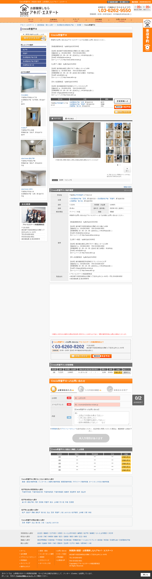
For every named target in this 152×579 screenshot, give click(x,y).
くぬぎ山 (48, 523)
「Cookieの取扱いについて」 (24, 576)
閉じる (145, 575)
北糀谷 (66, 536)
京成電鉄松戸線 (75, 102)
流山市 (83, 492)
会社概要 (24, 554)
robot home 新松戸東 (28, 158)
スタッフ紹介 (61, 554)
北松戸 (28, 512)
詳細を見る (118, 372)
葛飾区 (46, 533)
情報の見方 (127, 187)
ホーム (23, 551)
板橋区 (92, 533)
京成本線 (51, 540)
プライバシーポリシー (68, 429)
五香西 (71, 502)
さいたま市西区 (101, 533)
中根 (66, 502)
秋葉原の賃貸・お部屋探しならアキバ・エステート (91, 550)
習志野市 (73, 492)
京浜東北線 (67, 540)
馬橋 (33, 512)
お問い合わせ (61, 551)
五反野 (66, 543)
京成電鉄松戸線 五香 (30, 57)
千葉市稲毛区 (48, 492)
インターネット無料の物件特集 (49, 482)
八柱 (62, 512)
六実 (36, 502)
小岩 (89, 543)
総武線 (100, 540)
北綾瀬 (44, 543)
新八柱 (79, 106)
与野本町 (84, 543)
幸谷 (89, 512)
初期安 (42, 557)
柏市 (78, 492)
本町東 (50, 536)
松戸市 (57, 103)
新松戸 (38, 512)
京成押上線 (114, 540)
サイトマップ (25, 563)
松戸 (23, 512)
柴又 (60, 536)
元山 (48, 512)
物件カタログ (25, 566)
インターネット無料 (47, 554)
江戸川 (72, 543)
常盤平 (61, 103)
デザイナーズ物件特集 (80, 482)
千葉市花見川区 (37, 492)
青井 (49, 543)
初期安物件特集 (66, 482)
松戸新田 (75, 512)
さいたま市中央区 (70, 533)
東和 (76, 536)
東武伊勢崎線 (42, 540)
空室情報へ (122, 101)
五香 (82, 102)
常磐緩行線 (77, 540)
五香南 (41, 502)
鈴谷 (85, 536)
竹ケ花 (61, 502)
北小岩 (39, 536)
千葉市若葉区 (58, 492)
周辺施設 (60, 557)
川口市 (110, 533)
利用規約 (55, 429)
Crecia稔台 (24, 95)
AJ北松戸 (24, 128)
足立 (80, 536)
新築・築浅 (44, 551)
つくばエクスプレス (89, 540)
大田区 (59, 533)
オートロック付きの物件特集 (99, 482)
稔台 (51, 502)
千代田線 (59, 540)
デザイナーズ (44, 560)
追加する (127, 372)
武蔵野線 (72, 106)
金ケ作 (24, 502)
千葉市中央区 (26, 492)
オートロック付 (45, 563)
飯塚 (55, 536)
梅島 (77, 543)
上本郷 (56, 502)
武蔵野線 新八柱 (28, 65)
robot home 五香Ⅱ (27, 189)
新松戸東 (31, 502)
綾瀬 (38, 543)
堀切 (71, 536)
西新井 (59, 543)
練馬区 (80, 533)
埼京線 (106, 540)
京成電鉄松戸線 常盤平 (31, 61)
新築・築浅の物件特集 (29, 482)
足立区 (39, 533)
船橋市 (66, 492)
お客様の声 (61, 560)
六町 (45, 536)
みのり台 (67, 512)
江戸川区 (53, 533)
